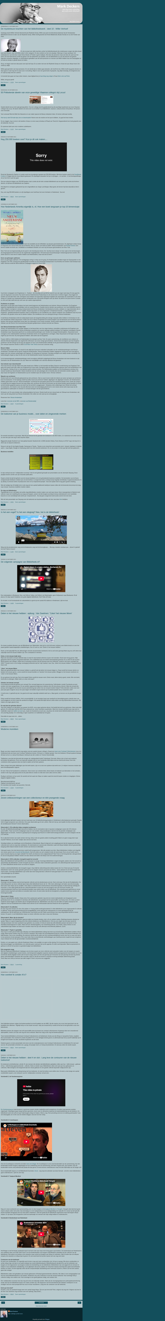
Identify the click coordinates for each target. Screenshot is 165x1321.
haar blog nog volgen (46, 76)
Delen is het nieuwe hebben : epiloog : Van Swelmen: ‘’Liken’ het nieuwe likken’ (36, 613)
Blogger (47, 1319)
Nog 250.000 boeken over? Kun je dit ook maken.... (24, 139)
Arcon (36, 1171)
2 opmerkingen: (19, 603)
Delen (3, 85)
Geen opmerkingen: (20, 82)
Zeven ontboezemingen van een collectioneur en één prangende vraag (33, 798)
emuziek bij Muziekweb (22, 852)
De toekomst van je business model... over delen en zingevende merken (33, 414)
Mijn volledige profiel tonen (15, 1313)
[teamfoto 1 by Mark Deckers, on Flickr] (41, 748)
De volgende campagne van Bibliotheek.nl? (20, 562)
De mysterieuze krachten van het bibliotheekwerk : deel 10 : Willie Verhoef (34, 29)
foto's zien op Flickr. (64, 76)
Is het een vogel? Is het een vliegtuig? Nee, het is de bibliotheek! (30, 512)
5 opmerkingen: (19, 403)
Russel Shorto (70, 245)
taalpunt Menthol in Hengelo (53, 1209)
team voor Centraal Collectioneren (65, 751)
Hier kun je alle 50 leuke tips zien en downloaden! (16, 117)
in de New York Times (30, 344)
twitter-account (18, 711)
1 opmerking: (18, 964)
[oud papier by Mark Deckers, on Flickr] (41, 816)
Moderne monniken (9, 729)
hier (61, 499)
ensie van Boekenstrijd (29, 401)
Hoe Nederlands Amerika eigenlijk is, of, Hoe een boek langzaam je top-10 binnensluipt (40, 207)
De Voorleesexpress (7, 1109)
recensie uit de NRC (13, 401)
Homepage (41, 1302)
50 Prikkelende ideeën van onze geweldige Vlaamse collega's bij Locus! (33, 92)
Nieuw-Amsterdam (16, 397)
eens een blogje (31, 1164)
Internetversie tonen (41, 1306)
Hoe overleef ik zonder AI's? (13, 974)
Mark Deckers (14, 1311)
